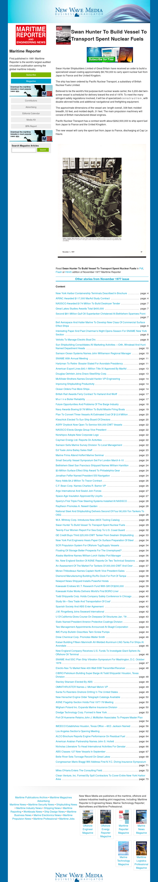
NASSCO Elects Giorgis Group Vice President (81, 429)
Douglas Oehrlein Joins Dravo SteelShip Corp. (81, 373)
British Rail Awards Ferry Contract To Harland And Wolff (86, 394)
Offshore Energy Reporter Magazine (105, 831)
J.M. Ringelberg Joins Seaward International (80, 611)
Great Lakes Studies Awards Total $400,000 (80, 308)
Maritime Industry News (29, 808)
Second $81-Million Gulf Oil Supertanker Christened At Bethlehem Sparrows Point (100, 313)
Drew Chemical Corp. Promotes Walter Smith (80, 637)
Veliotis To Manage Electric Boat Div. (76, 339)
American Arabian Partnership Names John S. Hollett (85, 741)
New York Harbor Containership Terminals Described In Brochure (91, 293)
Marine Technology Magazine (123, 860)
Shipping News (52, 808)
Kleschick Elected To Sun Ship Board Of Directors (83, 419)
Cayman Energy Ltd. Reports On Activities (79, 440)
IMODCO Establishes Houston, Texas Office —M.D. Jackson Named (93, 726)
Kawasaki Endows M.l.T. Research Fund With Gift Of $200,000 (90, 586)
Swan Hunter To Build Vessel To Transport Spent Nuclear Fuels (90, 525)
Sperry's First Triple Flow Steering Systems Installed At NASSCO (91, 501)
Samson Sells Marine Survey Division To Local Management (89, 445)
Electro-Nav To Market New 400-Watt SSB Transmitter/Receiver (90, 668)
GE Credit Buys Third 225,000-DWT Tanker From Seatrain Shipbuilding (95, 535)
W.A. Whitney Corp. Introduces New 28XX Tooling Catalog (88, 520)
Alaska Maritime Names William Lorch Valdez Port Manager (88, 555)
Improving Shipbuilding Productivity (75, 384)
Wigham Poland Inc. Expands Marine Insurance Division (86, 707)
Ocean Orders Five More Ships (72, 389)
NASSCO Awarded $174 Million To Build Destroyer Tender (88, 303)
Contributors (31, 100)
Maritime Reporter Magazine (123, 829)
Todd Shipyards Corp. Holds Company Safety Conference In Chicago (93, 596)
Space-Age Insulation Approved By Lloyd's (79, 496)
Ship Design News (54, 811)
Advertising (31, 107)
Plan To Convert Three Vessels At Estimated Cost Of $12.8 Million (92, 414)
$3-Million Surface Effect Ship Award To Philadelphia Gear (88, 470)
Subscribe (31, 74)
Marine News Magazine (141, 829)
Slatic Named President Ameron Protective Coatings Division (89, 621)
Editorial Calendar (31, 113)
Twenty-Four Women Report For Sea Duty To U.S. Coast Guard (90, 530)
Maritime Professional (45, 818)
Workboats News (32, 811)
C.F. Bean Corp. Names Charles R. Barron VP (81, 485)
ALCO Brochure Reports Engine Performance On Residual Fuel (90, 736)
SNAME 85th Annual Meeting (72, 358)
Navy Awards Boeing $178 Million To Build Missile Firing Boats (90, 409)
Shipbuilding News (66, 804)
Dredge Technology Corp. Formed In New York (81, 712)
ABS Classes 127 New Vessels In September (80, 751)
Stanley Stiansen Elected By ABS (74, 681)
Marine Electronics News (47, 815)
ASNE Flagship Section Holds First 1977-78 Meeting (84, 702)
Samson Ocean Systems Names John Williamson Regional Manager (93, 353)
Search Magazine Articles (25, 145)
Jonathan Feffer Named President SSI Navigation (83, 475)
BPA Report (31, 126)
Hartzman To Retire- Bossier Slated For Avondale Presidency (89, 363)
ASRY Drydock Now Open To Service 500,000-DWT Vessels (89, 424)
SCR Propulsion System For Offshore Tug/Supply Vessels (87, 545)
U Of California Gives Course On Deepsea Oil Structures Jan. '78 (91, 616)
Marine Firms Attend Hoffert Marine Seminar (80, 455)
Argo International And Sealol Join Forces (78, 491)
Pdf (141, 268)
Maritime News (18, 804)
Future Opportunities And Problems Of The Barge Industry (87, 404)
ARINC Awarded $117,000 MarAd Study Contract (83, 298)
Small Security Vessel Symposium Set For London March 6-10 (90, 460)
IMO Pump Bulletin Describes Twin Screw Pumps (83, 632)
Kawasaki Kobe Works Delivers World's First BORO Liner (87, 591)
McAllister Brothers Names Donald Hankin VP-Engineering (88, 378)
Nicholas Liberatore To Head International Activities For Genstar (90, 746)
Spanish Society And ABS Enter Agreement (80, 606)
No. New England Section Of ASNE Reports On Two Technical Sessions (95, 560)
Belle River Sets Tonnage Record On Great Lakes (83, 756)
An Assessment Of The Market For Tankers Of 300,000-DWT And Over (94, 565)
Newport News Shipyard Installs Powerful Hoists (82, 581)
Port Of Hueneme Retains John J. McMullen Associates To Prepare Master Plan (99, 717)
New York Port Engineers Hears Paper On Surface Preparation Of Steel (95, 540)
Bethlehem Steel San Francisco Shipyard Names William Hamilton (92, 465)
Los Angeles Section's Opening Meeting (78, 731)
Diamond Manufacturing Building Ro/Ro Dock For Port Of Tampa (91, 576)
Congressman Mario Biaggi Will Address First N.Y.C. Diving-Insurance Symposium (101, 761)
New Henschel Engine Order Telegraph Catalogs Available (88, 697)
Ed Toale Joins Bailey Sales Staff (74, 450)
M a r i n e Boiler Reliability (70, 399)
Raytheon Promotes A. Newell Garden (77, 506)
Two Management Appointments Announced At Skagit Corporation (92, 627)
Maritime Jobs (67, 818)
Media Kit (31, 119)
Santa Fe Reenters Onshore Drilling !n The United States (87, 692)
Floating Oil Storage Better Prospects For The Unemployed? (89, 550)
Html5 (68, 272)
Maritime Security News (41, 804)
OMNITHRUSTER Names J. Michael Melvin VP (82, 687)
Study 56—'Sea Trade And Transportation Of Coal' (83, 601)
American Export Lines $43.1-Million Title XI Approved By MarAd (91, 368)
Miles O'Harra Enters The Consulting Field (79, 770)
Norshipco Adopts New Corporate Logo (77, 435)
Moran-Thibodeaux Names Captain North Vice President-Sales (90, 571)
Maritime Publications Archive (31, 797)
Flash (59, 272)
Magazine (31, 81)
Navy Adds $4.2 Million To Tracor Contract (79, 480)
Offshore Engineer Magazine (87, 829)
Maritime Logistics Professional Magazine (141, 862)
